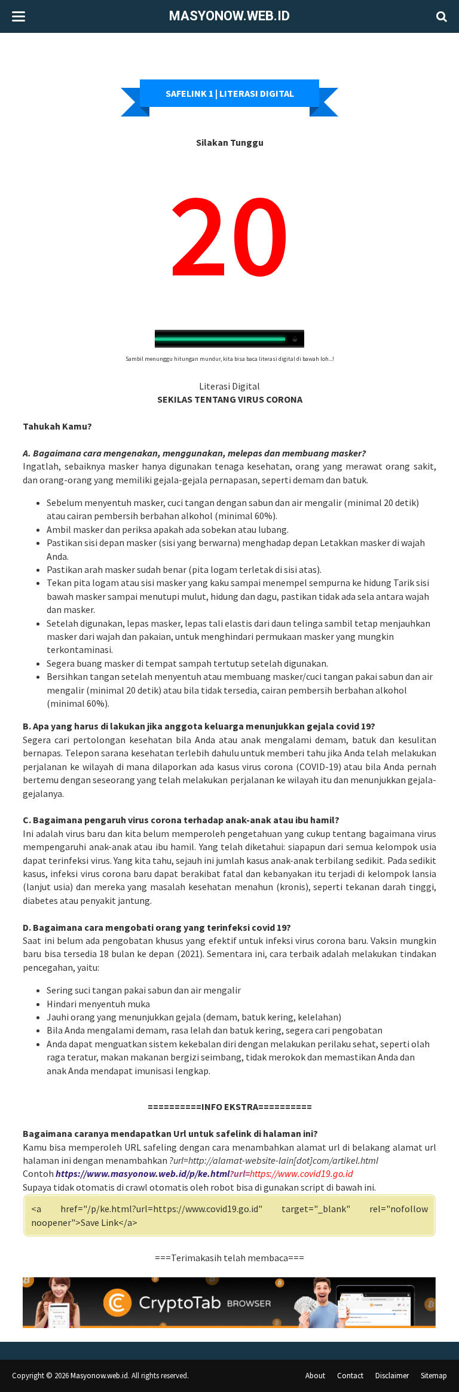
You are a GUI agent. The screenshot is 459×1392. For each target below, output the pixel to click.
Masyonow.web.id (229, 15)
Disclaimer (392, 1375)
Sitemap (434, 1375)
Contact (350, 1375)
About (315, 1375)
